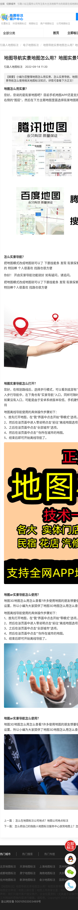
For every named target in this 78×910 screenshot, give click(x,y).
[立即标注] (70, 845)
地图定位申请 (8, 890)
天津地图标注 (28, 866)
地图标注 (33, 23)
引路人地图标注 (9, 45)
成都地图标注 (8, 873)
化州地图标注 (8, 879)
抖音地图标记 (19, 23)
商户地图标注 (47, 23)
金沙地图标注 (47, 879)
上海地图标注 (47, 866)
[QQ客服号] (70, 859)
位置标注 (5, 23)
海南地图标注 (47, 873)
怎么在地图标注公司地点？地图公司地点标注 (41, 820)
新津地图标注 (28, 879)
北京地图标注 (8, 866)
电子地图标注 (31, 45)
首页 (56, 33)
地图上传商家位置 (47, 890)
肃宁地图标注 (28, 873)
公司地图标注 (63, 23)
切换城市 (11, 3)
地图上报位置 (26, 890)
